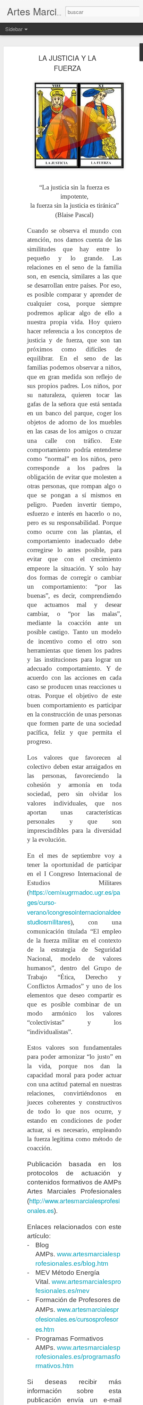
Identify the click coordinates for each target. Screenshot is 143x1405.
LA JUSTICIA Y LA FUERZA (67, 63)
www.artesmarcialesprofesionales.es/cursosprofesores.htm (77, 1318)
